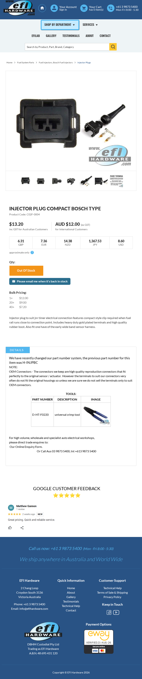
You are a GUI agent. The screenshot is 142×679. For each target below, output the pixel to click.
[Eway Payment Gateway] (99, 652)
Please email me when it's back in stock (42, 281)
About (90, 36)
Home (9, 62)
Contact (105, 36)
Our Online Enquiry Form (26, 446)
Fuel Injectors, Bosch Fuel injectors (56, 62)
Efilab (36, 36)
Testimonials (71, 36)
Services (88, 24)
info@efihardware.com (33, 608)
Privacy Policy (112, 597)
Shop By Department (57, 24)
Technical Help (71, 606)
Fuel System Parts (25, 62)
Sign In (63, 9)
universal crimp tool (67, 414)
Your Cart (95, 6)
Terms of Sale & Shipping (112, 592)
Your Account (68, 6)
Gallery (51, 36)
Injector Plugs (84, 62)
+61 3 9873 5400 (127, 6)
